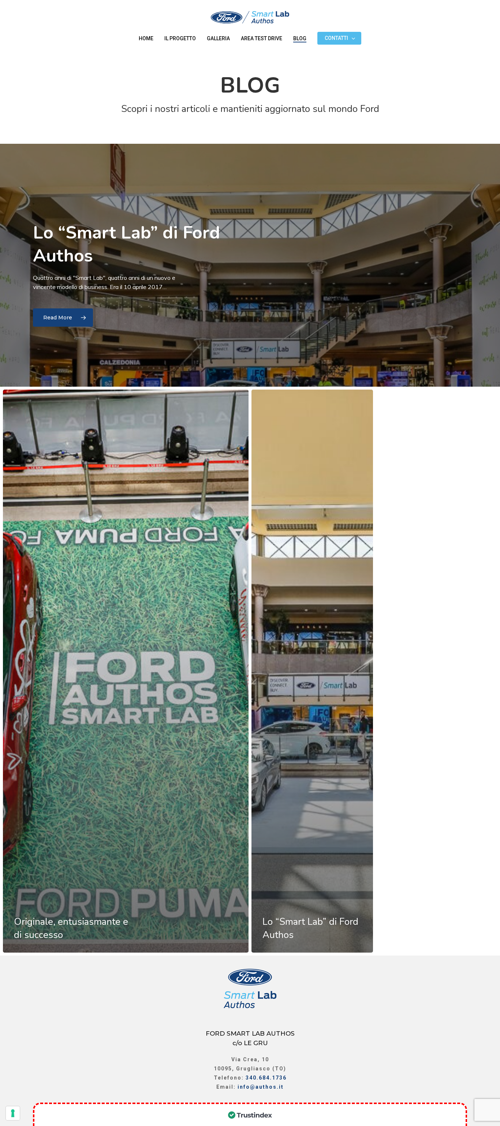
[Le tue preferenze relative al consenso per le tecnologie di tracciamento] (13, 1113)
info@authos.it (261, 1087)
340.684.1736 (266, 1078)
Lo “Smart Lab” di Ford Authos (126, 244)
